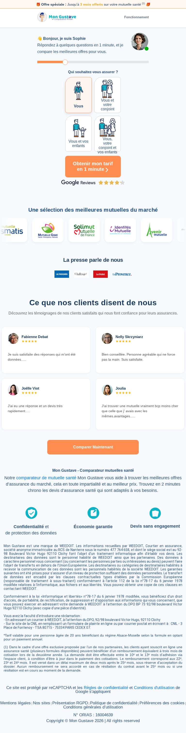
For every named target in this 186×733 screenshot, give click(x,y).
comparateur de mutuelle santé (46, 477)
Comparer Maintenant (93, 447)
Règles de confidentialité (106, 687)
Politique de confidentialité (113, 703)
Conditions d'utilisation (154, 687)
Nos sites (41, 703)
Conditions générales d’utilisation (93, 707)
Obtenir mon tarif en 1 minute (93, 166)
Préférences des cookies (162, 703)
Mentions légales (15, 703)
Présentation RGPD (70, 703)
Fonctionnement (136, 17)
